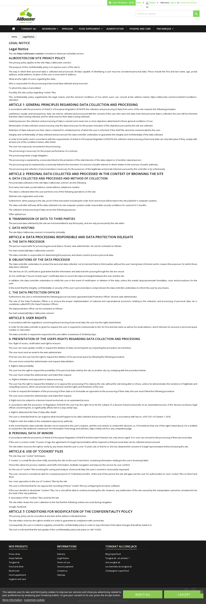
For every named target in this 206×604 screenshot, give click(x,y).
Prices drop (14, 554)
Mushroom (49, 28)
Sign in (173, 2)
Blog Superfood (113, 554)
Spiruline (67, 28)
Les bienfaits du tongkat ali (118, 566)
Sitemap (61, 574)
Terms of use (63, 562)
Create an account (188, 2)
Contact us (62, 570)
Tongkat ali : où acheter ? (117, 558)
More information (12, 599)
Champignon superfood (117, 570)
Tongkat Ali (28, 28)
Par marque (164, 28)
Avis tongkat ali (112, 562)
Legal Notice (63, 558)
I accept (184, 594)
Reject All (142, 594)
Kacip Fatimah (15, 558)
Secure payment (65, 566)
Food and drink (16, 566)
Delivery (61, 554)
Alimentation (115, 28)
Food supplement (89, 28)
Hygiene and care (140, 28)
